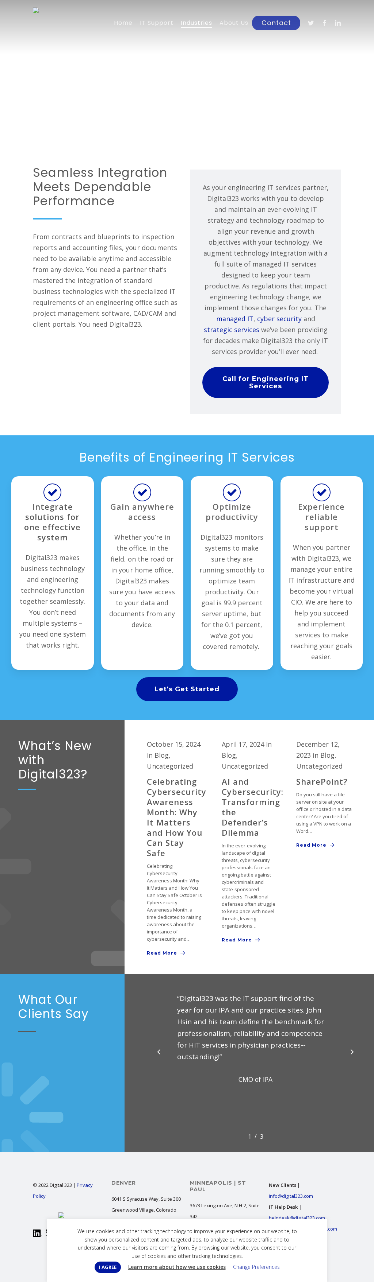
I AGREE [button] (108, 1267)
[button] (265, 382)
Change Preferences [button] (256, 1266)
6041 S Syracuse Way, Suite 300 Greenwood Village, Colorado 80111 (146, 1210)
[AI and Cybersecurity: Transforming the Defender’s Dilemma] (249, 842)
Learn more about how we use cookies (177, 1266)
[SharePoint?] (324, 794)
